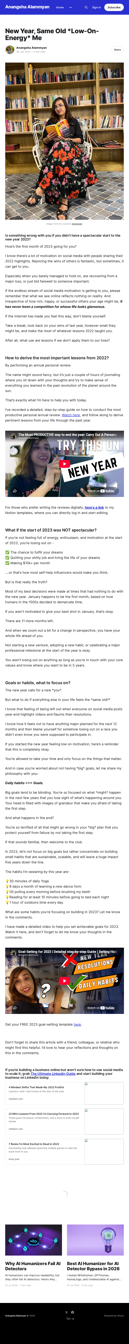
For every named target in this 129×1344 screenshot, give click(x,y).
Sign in (96, 7)
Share (117, 49)
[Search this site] (86, 7)
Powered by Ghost (114, 1315)
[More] (70, 7)
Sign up (70, 1318)
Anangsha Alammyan (27, 7)
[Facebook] (72, 1312)
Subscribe (114, 7)
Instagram (77, 223)
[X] (66, 1312)
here (77, 1024)
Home (60, 7)
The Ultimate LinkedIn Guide (53, 1074)
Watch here (71, 415)
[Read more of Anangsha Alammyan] (10, 49)
